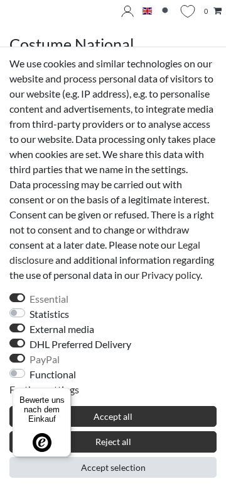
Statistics (49, 314)
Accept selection (113, 467)
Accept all (113, 416)
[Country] (147, 11)
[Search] (166, 11)
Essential (49, 299)
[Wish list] (188, 11)
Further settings (44, 389)
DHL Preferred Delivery (80, 344)
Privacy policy (170, 275)
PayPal (45, 359)
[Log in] (127, 11)
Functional (53, 374)
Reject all (113, 441)
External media (62, 329)
